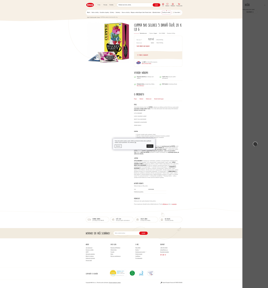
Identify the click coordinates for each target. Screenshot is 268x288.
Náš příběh (137, 247)
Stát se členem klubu (146, 63)
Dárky (112, 254)
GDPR (87, 252)
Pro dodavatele (138, 258)
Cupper (155, 33)
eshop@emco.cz (164, 250)
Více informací (140, 85)
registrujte (174, 204)
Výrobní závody (138, 254)
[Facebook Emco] (163, 254)
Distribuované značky (140, 252)
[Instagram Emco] (161, 254)
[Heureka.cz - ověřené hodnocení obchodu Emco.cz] (118, 273)
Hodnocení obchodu (90, 258)
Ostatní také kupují (158, 99)
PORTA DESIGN (178, 282)
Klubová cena (145, 43)
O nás (99, 4)
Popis (135, 99)
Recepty (105, 4)
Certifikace (137, 256)
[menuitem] (89, 13)
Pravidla (112, 252)
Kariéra (137, 250)
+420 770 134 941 (164, 247)
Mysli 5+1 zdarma (90, 256)
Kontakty (111, 4)
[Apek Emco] (141, 273)
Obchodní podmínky (90, 254)
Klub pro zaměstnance (116, 256)
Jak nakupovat (89, 247)
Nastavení (118, 146)
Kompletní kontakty (164, 252)
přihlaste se (165, 204)
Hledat (156, 5)
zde (135, 142)
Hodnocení (148, 99)
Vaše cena (145, 39)
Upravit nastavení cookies (115, 282)
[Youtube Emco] (165, 254)
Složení (141, 99)
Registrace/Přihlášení (115, 247)
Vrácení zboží (89, 260)
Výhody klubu (114, 250)
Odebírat (143, 233)
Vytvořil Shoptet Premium (168, 282)
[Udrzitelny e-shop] (132, 273)
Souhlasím (150, 146)
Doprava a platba (89, 250)
